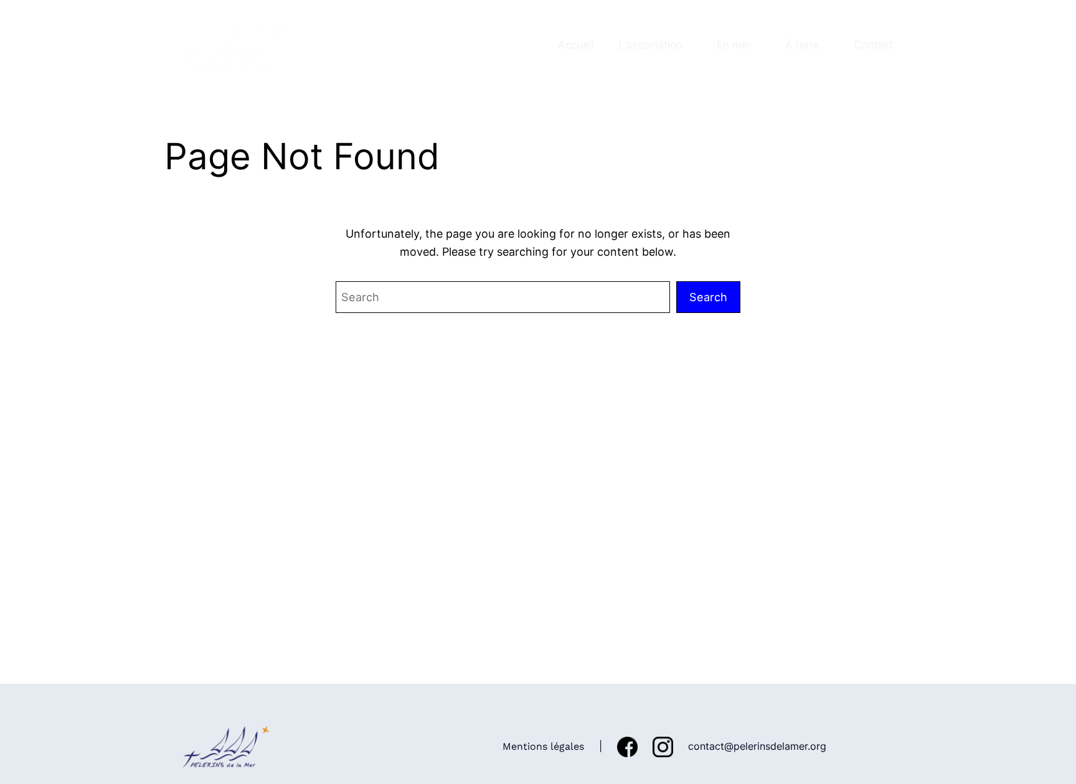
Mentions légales (543, 746)
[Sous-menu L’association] (688, 45)
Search (708, 297)
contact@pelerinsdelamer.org (757, 746)
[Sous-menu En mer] (757, 45)
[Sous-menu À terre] (826, 45)
